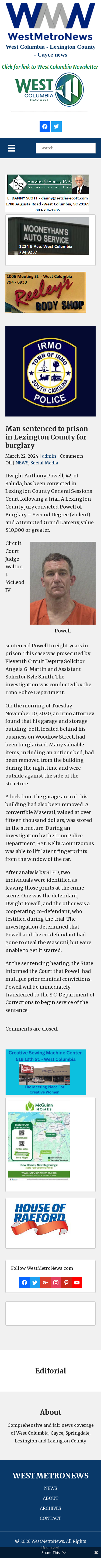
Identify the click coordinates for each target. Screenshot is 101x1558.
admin (49, 456)
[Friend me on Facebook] (45, 125)
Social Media (44, 462)
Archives (50, 1508)
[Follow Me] (56, 125)
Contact (50, 1518)
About (50, 1498)
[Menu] (11, 148)
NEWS (22, 462)
